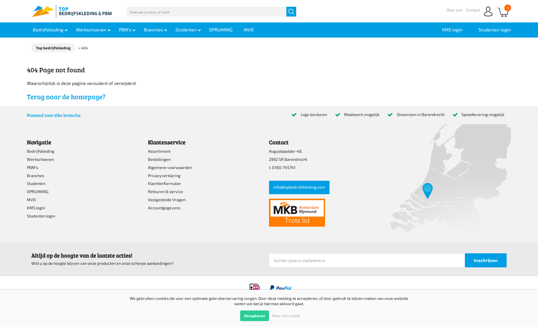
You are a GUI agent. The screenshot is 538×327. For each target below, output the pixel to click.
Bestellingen (159, 159)
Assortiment (159, 151)
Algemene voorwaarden (170, 167)
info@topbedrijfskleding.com (299, 187)
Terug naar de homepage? (66, 96)
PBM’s (32, 167)
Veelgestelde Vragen (166, 199)
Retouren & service (165, 191)
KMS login (36, 207)
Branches (35, 175)
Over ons (454, 10)
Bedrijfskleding (40, 151)
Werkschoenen (40, 159)
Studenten (36, 183)
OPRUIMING (37, 191)
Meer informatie (286, 315)
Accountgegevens (164, 207)
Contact (473, 10)
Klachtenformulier (164, 183)
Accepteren (254, 315)
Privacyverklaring (164, 175)
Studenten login (41, 216)
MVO (31, 199)
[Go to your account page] (488, 16)
